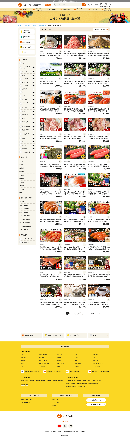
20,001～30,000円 (87, 380)
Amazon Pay (25, 242)
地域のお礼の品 (60, 363)
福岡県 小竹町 (42, 25)
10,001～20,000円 (76, 380)
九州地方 (34, 25)
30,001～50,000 (24, 212)
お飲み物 (23, 360)
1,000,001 (23, 230)
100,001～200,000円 (82, 383)
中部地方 (21, 175)
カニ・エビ (23, 357)
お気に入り (106, 6)
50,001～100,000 (24, 215)
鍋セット (23, 363)
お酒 (94, 357)
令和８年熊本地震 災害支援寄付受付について (65, 1)
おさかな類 (41, 357)
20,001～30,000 (24, 208)
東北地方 (21, 168)
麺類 (76, 360)
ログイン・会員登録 (94, 4)
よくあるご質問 (55, 402)
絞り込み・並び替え (100, 29)
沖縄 (20, 192)
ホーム (19, 25)
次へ (92, 313)
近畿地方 (21, 178)
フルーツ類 (95, 354)
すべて (24, 63)
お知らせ (54, 405)
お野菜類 (59, 357)
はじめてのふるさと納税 (26, 399)
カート (110, 6)
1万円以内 (68, 380)
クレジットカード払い (28, 238)
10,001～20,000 (24, 205)
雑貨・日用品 (78, 363)
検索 (84, 4)
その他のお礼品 (96, 366)
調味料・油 (95, 360)
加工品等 (59, 360)
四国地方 (21, 185)
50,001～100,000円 (70, 383)
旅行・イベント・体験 (44, 363)
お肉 (76, 354)
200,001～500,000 (24, 222)
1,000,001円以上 (82, 386)
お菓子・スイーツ (43, 360)
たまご (76, 357)
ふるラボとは (55, 399)
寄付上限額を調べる (25, 402)
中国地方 (21, 182)
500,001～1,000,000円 (71, 386)
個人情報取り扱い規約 (56, 431)
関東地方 (21, 171)
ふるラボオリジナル (43, 354)
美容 (22, 366)
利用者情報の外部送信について (71, 431)
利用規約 (47, 431)
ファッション (42, 366)
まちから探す (27, 25)
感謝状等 (77, 366)
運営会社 (83, 431)
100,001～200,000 (24, 219)
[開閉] (33, 67)
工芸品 (58, 366)
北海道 (21, 164)
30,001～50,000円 (97, 380)
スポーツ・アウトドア (98, 363)
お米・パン (59, 354)
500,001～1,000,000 (25, 226)
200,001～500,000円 (93, 383)
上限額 (101, 6)
